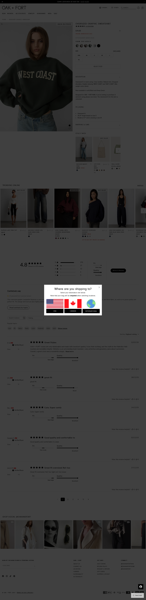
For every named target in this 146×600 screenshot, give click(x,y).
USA (54, 311)
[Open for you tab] (140, 586)
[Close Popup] (99, 288)
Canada (73, 311)
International (91, 311)
